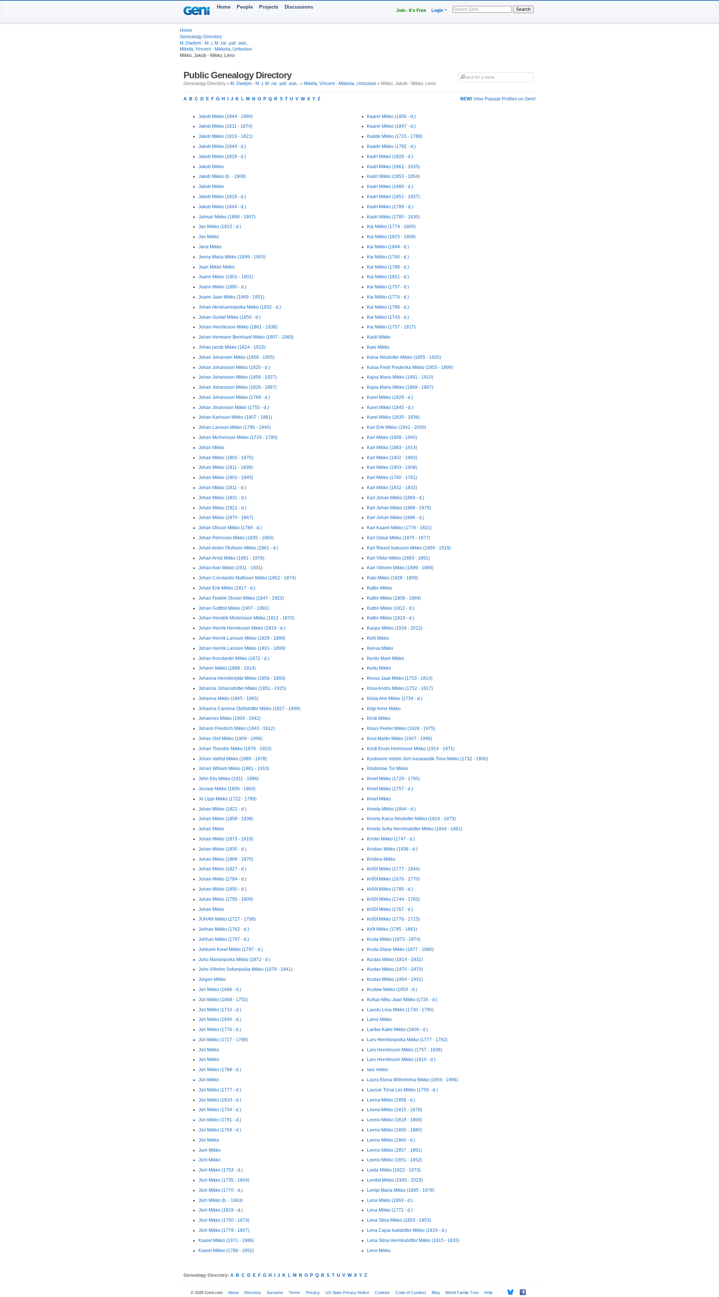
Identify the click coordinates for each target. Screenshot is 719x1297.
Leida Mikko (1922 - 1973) (394, 1170)
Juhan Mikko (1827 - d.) (222, 869)
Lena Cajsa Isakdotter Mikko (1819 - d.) (407, 1230)
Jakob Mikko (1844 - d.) (222, 146)
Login (437, 10)
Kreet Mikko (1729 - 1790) (393, 778)
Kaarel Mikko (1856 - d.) (391, 116)
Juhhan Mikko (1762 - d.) (223, 929)
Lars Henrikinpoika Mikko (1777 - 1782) (407, 1039)
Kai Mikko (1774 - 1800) (391, 226)
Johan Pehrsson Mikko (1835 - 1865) (236, 537)
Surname (275, 1292)
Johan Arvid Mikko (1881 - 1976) (231, 558)
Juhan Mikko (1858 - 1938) (225, 818)
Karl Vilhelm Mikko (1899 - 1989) (400, 567)
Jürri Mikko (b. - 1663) (220, 1200)
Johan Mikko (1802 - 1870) (225, 457)
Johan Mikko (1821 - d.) (222, 507)
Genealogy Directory (201, 36)
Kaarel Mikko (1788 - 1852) (226, 1250)
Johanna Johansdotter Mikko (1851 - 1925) (242, 688)
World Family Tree (462, 1292)
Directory (252, 1292)
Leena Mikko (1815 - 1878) (394, 1109)
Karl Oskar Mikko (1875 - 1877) (398, 537)
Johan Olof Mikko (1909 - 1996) (230, 738)
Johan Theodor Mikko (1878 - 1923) (234, 748)
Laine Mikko (379, 1019)
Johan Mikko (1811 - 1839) (225, 467)
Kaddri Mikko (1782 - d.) (391, 146)
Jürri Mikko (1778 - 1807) (223, 1230)
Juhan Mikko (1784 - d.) (222, 879)
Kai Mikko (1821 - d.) (388, 276)
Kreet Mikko (379, 798)
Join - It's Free (411, 10)
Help (488, 1292)
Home (223, 7)
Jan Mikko (208, 236)
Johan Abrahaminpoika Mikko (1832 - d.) (239, 307)
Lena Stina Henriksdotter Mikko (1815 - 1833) (413, 1240)
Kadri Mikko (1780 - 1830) (393, 216)
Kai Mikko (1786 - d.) (388, 307)
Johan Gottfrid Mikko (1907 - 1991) (233, 608)
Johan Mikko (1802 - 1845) (225, 477)
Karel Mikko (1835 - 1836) (393, 417)
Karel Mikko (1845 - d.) (390, 407)
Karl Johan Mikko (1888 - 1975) (399, 507)
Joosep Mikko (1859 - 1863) (226, 788)
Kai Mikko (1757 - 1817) (391, 327)
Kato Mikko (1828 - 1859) (392, 578)
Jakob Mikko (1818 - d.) (222, 156)
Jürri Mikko (209, 1160)
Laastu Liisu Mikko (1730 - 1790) (400, 1009)
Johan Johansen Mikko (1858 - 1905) (236, 357)
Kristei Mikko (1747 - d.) (391, 839)
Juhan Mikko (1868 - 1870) (225, 859)
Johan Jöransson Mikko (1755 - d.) (233, 407)
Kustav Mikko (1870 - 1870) (395, 969)
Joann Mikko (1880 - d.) (222, 287)
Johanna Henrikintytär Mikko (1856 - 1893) (241, 678)
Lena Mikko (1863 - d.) (390, 1200)
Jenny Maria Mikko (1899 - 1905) (232, 257)
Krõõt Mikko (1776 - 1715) (393, 919)
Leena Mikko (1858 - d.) (391, 1100)
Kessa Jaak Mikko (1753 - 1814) (400, 678)
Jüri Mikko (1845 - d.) (219, 1019)
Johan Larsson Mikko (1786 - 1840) (234, 427)
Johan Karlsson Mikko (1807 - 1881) (235, 417)
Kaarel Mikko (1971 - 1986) (226, 1240)
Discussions (299, 7)
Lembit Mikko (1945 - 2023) (395, 1180)
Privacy (313, 1292)
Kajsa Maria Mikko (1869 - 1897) (400, 387)
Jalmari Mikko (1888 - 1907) (226, 216)
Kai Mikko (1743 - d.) (388, 317)
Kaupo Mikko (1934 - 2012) (394, 628)
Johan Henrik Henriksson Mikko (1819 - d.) (241, 628)
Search (523, 9)
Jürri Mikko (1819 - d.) (220, 1210)
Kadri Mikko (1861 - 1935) (393, 166)
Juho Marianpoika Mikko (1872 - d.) (234, 959)
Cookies (382, 1292)
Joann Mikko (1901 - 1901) (225, 276)
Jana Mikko (210, 246)
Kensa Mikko (380, 648)
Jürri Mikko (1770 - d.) (220, 1190)
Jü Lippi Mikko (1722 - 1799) (227, 798)
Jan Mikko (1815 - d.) (219, 226)
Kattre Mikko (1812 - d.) (390, 608)
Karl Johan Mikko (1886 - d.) (395, 517)
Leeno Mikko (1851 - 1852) (394, 1160)
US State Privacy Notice (347, 1292)
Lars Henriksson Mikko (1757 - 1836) (404, 1049)
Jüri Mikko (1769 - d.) (219, 1130)
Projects (268, 7)
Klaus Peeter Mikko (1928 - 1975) (401, 728)
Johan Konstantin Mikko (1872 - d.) (233, 658)
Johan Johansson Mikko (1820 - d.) (234, 367)
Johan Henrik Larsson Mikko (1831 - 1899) (241, 648)
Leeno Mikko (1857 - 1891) (394, 1150)
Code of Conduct (410, 1292)
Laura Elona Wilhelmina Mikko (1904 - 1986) (412, 1079)
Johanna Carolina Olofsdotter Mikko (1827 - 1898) (249, 708)
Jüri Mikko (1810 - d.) (219, 1100)
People (245, 7)
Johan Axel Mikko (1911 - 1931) (230, 567)
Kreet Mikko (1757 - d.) (390, 788)
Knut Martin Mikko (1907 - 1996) (399, 738)
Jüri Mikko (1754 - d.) (219, 1109)
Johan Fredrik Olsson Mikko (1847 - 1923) (241, 598)
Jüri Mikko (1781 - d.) (219, 1119)
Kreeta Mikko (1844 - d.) (391, 809)
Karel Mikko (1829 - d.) (390, 397)
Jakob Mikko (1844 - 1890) (225, 116)
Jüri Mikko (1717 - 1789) (223, 1039)
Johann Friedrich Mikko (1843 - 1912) (236, 728)
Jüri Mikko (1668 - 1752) (223, 999)
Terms (294, 1292)
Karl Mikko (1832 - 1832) (392, 487)
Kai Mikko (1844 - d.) (388, 246)
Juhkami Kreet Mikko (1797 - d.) (230, 949)
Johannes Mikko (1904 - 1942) (229, 718)
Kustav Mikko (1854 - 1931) (395, 979)
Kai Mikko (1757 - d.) (388, 287)
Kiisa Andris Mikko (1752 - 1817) (400, 688)
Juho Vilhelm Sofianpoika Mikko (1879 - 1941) (245, 969)
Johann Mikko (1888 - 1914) (227, 668)
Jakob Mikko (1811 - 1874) (225, 126)
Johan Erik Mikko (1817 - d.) (226, 588)
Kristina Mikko (381, 859)
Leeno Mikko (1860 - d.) (391, 1140)
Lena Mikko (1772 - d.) (390, 1210)
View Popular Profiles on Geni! (498, 98)
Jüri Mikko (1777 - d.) (219, 1090)
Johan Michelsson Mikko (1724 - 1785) (237, 437)
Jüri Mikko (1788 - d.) (219, 1069)
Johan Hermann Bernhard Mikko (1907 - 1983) (246, 337)
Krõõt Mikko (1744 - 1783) (393, 899)
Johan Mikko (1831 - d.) (222, 497)
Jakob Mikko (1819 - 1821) (225, 136)
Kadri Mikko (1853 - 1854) (393, 176)
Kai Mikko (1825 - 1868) (391, 236)
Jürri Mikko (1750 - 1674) (223, 1220)
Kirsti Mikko (378, 718)
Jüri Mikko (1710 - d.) (219, 1009)
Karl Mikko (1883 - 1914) (392, 447)
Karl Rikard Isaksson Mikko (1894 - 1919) (409, 548)
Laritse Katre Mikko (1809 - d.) (397, 1029)
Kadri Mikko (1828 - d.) (390, 156)
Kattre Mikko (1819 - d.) (390, 618)
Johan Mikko (211, 447)
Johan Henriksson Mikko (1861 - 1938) (237, 327)
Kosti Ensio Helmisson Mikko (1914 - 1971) (411, 748)
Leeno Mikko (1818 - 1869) (394, 1119)
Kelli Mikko (378, 638)
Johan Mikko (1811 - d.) (222, 487)
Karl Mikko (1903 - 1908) (392, 467)
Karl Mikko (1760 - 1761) (392, 477)
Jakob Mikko (211, 166)
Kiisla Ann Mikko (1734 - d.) (394, 698)
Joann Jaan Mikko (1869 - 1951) (231, 297)
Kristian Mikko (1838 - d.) (392, 849)
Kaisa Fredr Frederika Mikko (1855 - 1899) (410, 367)
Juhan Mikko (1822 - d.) (222, 809)
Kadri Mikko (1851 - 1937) (393, 196)
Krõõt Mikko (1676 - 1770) (393, 879)
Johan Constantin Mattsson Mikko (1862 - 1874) (247, 578)
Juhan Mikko (211, 828)
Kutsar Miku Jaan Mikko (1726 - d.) (402, 999)
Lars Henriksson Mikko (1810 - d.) (401, 1059)
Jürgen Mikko (212, 979)
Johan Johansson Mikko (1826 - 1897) (237, 387)
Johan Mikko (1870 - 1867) (225, 517)
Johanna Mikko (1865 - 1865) (228, 698)
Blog (436, 1292)
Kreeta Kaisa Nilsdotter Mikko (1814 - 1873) (411, 818)
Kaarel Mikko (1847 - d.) (391, 126)
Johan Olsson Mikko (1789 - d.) (230, 527)
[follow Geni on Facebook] (521, 1292)
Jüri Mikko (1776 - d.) (219, 1029)
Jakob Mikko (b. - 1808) (222, 176)
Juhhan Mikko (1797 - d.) (223, 939)
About (233, 1292)
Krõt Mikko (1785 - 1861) (392, 929)
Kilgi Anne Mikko (384, 708)
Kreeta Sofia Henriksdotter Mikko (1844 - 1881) (414, 828)
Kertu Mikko (379, 668)
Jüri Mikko (208, 1049)
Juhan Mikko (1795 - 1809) (225, 899)
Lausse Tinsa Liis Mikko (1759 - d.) (402, 1090)
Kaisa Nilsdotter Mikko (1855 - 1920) (404, 357)
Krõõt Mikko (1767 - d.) (390, 909)
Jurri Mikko (209, 1150)
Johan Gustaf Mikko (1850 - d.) (229, 317)
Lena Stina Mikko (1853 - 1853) (399, 1220)
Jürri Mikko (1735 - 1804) (223, 1180)
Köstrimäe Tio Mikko (387, 768)
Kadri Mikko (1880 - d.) (390, 186)
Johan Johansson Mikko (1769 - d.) (234, 397)
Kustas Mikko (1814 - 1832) (395, 959)
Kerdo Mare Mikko (385, 658)
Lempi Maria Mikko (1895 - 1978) (400, 1190)
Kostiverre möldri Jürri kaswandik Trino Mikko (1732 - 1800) (427, 758)
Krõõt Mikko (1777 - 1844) (393, 869)
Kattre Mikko (379, 588)
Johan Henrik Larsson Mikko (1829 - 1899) (241, 638)
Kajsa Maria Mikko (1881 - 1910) (400, 377)
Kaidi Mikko (379, 337)
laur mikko (377, 1069)
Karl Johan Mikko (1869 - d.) (395, 497)
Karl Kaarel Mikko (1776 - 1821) (399, 527)
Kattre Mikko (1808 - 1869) (394, 598)
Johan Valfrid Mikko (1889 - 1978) (232, 758)
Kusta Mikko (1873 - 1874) (394, 939)
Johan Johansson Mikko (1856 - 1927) (237, 377)
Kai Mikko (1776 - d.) (388, 297)
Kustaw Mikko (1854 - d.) (392, 989)
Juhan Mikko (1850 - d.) (222, 889)
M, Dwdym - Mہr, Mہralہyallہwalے (214, 43)
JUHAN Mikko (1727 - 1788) (227, 919)
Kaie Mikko (378, 347)
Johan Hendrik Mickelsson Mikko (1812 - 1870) (246, 618)
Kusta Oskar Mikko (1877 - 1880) (400, 949)
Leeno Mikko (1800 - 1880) (394, 1130)
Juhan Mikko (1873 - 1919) (225, 839)
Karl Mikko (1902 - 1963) (392, 457)
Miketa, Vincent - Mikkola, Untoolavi (216, 49)
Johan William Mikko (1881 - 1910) (233, 768)
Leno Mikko (379, 1250)
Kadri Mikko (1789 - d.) (390, 206)
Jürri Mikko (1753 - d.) (220, 1170)
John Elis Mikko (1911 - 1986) (228, 778)
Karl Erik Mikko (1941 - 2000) (396, 427)
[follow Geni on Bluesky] (508, 1292)
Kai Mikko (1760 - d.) (388, 257)
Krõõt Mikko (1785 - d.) (390, 889)
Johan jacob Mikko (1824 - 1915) (232, 347)
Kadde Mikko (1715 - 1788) (394, 136)
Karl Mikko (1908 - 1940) (392, 437)
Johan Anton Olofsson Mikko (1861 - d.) (238, 548)
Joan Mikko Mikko (216, 267)
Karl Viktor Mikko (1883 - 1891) (398, 558)
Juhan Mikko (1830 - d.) (222, 849)
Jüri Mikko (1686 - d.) (219, 989)
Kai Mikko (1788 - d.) (388, 267)
